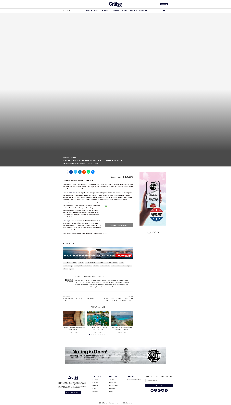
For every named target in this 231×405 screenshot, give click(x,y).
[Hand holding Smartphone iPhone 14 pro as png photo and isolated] (153, 172)
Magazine (95, 382)
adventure (67, 262)
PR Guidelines (112, 382)
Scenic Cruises (105, 266)
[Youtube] (162, 390)
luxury (121, 262)
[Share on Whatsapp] (88, 172)
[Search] (167, 10)
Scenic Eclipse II (67, 220)
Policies (130, 376)
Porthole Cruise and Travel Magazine (74, 163)
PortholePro (95, 391)
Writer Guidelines (113, 385)
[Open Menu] (164, 10)
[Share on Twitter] (75, 172)
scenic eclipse (116, 266)
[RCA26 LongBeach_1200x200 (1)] (115, 348)
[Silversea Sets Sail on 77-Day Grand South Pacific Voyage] (122, 318)
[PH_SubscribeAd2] (98, 248)
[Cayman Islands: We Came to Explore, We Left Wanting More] (98, 318)
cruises (81, 262)
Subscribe (95, 379)
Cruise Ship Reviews (92, 10)
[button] (65, 322)
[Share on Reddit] (84, 172)
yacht (71, 269)
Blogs (124, 10)
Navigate (96, 376)
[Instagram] (67, 10)
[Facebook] (63, 10)
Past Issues (95, 385)
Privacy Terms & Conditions (134, 379)
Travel (65, 269)
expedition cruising (111, 262)
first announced (73, 192)
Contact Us (112, 391)
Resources (112, 388)
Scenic (96, 266)
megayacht (88, 266)
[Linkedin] (69, 10)
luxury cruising (68, 266)
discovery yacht (90, 262)
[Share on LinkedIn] (80, 172)
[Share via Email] (93, 172)
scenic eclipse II (127, 266)
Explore (113, 376)
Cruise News (104, 10)
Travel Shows (115, 10)
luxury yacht (78, 266)
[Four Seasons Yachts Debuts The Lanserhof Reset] (74, 318)
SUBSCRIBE (164, 4)
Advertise (111, 379)
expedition (100, 262)
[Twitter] (65, 10)
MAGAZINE (132, 10)
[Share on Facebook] (71, 172)
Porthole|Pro (143, 10)
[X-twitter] (166, 390)
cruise (74, 262)
